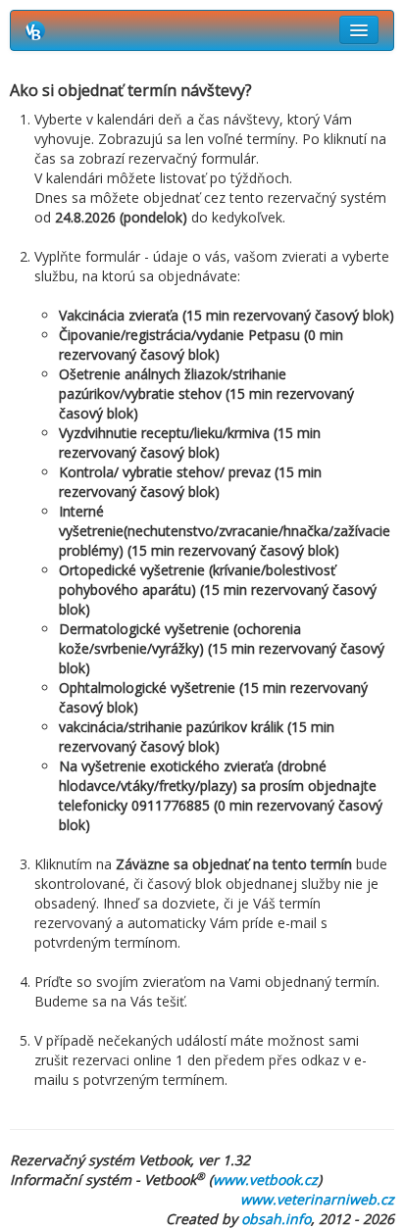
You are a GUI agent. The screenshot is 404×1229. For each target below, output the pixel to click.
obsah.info (276, 1218)
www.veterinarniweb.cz (317, 1199)
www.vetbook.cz (265, 1179)
